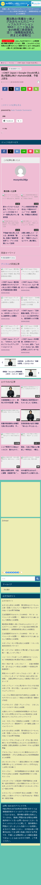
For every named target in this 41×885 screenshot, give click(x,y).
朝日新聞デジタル (16, 68)
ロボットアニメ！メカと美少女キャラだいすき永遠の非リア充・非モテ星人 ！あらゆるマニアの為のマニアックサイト (20, 688)
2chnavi (5, 521)
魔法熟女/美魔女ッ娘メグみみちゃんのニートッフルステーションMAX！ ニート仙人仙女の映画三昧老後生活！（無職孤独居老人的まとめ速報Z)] (20, 626)
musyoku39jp (20, 180)
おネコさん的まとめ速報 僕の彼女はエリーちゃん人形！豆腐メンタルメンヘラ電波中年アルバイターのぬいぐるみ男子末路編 (20, 607)
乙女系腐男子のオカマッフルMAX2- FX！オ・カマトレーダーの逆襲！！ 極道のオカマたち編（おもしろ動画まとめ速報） (20, 617)
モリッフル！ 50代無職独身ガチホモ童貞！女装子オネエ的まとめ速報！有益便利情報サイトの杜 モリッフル (20, 773)
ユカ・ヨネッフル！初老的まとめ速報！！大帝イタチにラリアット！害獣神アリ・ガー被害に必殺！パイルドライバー (20, 723)
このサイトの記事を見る (11, 105)
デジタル (4, 68)
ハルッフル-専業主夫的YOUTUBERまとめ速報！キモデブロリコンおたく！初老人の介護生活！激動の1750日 (20, 697)
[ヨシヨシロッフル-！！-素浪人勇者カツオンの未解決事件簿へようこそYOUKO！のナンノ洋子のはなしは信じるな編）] (20, 764)
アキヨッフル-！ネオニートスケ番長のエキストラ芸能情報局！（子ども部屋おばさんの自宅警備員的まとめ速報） (20, 754)
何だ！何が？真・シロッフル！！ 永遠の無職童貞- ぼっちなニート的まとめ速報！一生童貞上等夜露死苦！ (20, 666)
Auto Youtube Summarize (21, 110)
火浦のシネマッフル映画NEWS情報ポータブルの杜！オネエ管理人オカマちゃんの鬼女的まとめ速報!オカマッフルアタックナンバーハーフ (19, 714)
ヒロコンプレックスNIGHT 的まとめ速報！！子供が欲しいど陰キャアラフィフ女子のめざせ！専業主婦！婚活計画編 (20, 795)
